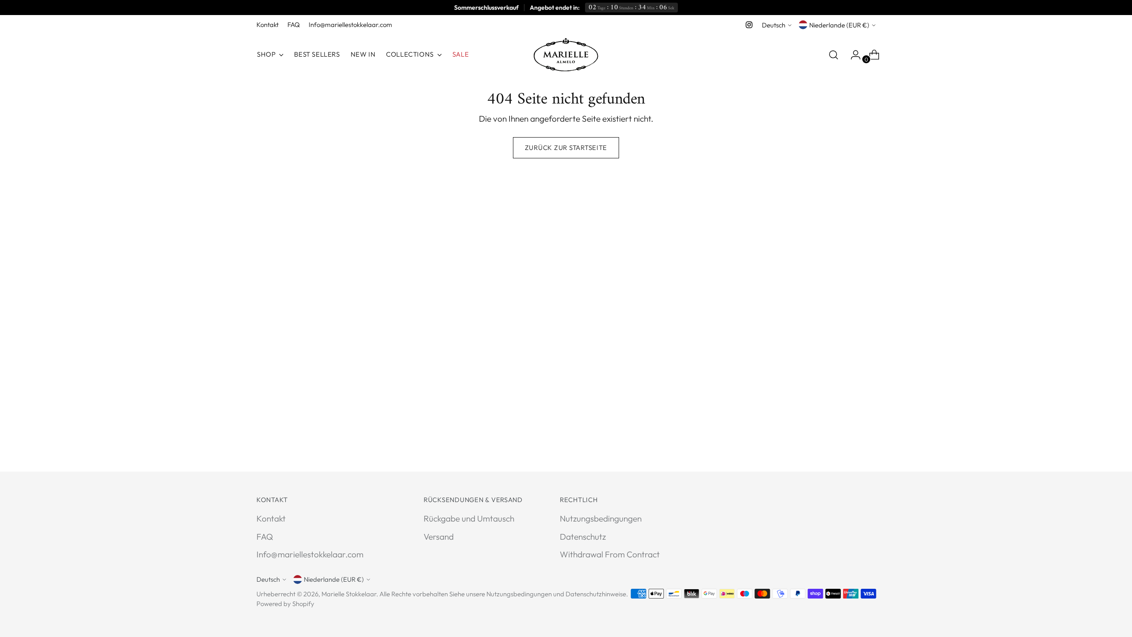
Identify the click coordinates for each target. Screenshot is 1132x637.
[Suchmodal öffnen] (833, 55)
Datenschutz (583, 536)
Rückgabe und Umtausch (469, 518)
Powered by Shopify (285, 603)
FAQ (264, 536)
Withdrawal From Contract (610, 554)
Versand (439, 536)
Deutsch (773, 25)
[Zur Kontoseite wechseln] (852, 55)
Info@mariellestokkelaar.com (309, 554)
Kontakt (271, 518)
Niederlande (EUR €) (839, 25)
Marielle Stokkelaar (348, 594)
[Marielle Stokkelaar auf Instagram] (749, 25)
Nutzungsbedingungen (601, 518)
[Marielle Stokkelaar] (566, 54)
